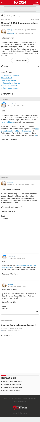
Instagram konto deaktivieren (12, 381)
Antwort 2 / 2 (6, 177)
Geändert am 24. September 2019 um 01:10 (20, 184)
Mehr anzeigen (21, 60)
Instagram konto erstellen (11, 390)
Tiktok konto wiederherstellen (12, 387)
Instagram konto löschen (10, 83)
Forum (8, 15)
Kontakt (25, 398)
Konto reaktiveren (7, 122)
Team (5, 398)
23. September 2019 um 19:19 (16, 106)
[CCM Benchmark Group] (20, 407)
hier (35, 135)
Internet (15, 15)
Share (6, 66)
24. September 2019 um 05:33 (24, 33)
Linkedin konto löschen (9, 88)
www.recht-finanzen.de (20, 413)
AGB (10, 398)
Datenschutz (17, 398)
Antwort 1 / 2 (6, 99)
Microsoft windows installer (12, 384)
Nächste (34, 19)
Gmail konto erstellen (9, 80)
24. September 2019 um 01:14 (16, 258)
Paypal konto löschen (9, 86)
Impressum (32, 398)
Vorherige (6, 19)
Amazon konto (6, 78)
